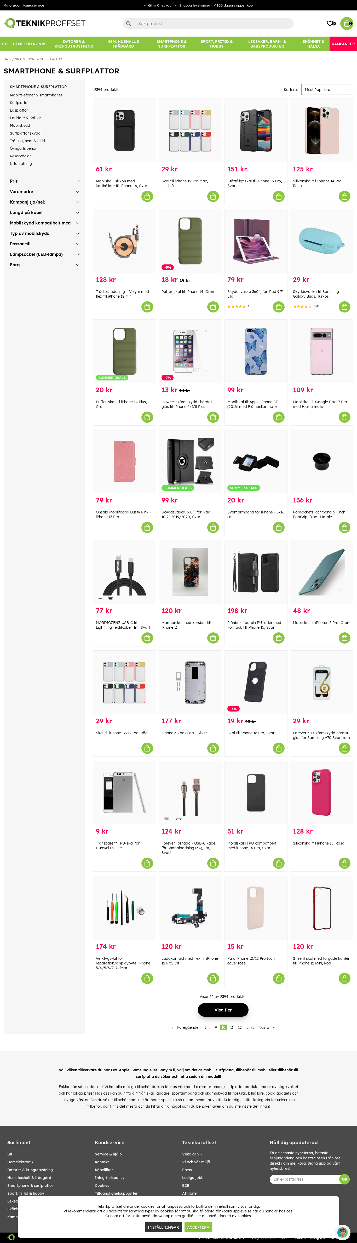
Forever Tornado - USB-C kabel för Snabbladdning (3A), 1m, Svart (189, 848)
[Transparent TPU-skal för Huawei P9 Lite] (124, 792)
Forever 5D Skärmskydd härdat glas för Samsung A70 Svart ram (321, 735)
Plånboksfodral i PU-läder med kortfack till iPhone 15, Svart (254, 625)
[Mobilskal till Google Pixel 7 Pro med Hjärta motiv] (321, 351)
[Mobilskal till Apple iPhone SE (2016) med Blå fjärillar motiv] (256, 351)
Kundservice (33, 5)
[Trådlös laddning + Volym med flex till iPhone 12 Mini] (124, 241)
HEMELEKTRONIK (20, 1162)
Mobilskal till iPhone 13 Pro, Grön (321, 622)
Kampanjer (17, 1217)
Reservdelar (20, 156)
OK (344, 1179)
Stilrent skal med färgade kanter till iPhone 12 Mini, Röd (321, 961)
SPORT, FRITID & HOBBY (25, 1193)
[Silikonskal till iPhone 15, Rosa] (321, 792)
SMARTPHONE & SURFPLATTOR (38, 59)
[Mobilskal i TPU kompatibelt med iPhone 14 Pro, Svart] (256, 792)
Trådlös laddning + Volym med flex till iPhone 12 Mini (122, 294)
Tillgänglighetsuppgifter (116, 1193)
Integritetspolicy (109, 1177)
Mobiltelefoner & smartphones (36, 95)
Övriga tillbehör (23, 148)
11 (231, 1027)
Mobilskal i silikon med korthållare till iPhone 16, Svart (122, 183)
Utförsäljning (21, 163)
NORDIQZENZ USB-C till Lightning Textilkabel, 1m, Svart (123, 625)
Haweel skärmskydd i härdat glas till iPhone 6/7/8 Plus (187, 404)
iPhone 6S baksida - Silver (184, 733)
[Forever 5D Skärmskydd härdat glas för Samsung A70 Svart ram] (321, 682)
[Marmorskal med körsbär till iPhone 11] (190, 572)
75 (253, 1027)
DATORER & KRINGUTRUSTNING (30, 1169)
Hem (7, 59)
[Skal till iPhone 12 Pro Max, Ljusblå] (190, 130)
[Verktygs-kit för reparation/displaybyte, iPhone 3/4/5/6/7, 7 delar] (124, 907)
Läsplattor (19, 110)
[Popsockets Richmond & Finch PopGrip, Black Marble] (321, 461)
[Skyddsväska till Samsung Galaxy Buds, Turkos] (321, 241)
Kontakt (102, 1162)
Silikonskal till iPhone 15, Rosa (318, 843)
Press (187, 1169)
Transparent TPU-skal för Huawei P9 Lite (118, 845)
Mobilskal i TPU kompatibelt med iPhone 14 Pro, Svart (251, 845)
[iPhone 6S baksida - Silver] (190, 682)
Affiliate (189, 1193)
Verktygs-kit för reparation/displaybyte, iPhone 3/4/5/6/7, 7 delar (123, 963)
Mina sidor (12, 5)
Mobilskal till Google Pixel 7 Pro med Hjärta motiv (320, 404)
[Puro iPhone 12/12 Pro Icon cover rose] (256, 907)
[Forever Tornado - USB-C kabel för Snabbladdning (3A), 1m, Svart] (190, 792)
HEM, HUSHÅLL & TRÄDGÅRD (29, 1177)
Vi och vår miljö (196, 1162)
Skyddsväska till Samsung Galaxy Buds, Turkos (316, 294)
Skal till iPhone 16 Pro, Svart (251, 733)
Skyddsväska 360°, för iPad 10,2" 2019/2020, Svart (186, 514)
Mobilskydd (20, 125)
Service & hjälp (108, 1154)
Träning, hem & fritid (27, 140)
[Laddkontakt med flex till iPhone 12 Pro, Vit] (190, 907)
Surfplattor (19, 102)
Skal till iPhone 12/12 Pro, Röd (122, 733)
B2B (185, 1185)
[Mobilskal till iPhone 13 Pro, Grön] (321, 572)
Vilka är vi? (192, 1154)
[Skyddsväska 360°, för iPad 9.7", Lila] (256, 241)
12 (240, 1027)
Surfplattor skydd (25, 133)
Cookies (102, 1185)
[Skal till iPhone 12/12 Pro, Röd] (124, 682)
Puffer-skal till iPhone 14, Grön (188, 291)
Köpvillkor (104, 1169)
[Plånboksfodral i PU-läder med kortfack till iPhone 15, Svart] (256, 572)
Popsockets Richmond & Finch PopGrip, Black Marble (319, 514)
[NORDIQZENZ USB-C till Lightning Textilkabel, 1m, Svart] (124, 572)
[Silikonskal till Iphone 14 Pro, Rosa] (321, 130)
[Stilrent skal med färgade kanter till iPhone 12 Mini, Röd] (321, 907)
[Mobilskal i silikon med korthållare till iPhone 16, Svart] (124, 130)
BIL (9, 1154)
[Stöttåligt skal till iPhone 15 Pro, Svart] (256, 130)
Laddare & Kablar (25, 117)
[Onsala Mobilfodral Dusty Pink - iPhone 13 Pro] (124, 461)
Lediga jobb (193, 1177)
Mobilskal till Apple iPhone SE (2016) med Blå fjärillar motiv (252, 404)
